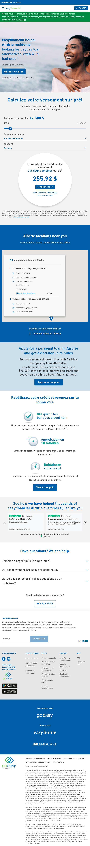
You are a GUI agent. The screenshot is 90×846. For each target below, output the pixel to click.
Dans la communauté (65, 665)
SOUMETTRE (39, 639)
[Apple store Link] (9, 691)
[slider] (10, 128)
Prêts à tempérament (47, 687)
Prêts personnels (48, 658)
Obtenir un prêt (13, 71)
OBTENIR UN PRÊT (45, 187)
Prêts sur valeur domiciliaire (48, 663)
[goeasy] (45, 715)
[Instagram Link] (9, 659)
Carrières (63, 670)
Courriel (6, 639)
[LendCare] (45, 744)
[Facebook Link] (4, 659)
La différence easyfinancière (65, 659)
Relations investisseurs (65, 675)
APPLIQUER (81, 8)
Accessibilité (31, 762)
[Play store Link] (9, 686)
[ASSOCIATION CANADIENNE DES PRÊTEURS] (79, 639)
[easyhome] (45, 733)
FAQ (78, 658)
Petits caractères (54, 758)
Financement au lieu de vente (47, 669)
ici (25, 20)
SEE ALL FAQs (45, 603)
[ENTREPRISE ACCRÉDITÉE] (85, 640)
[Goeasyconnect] (7, 676)
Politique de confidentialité (73, 758)
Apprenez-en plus (49, 382)
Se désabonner (44, 762)
